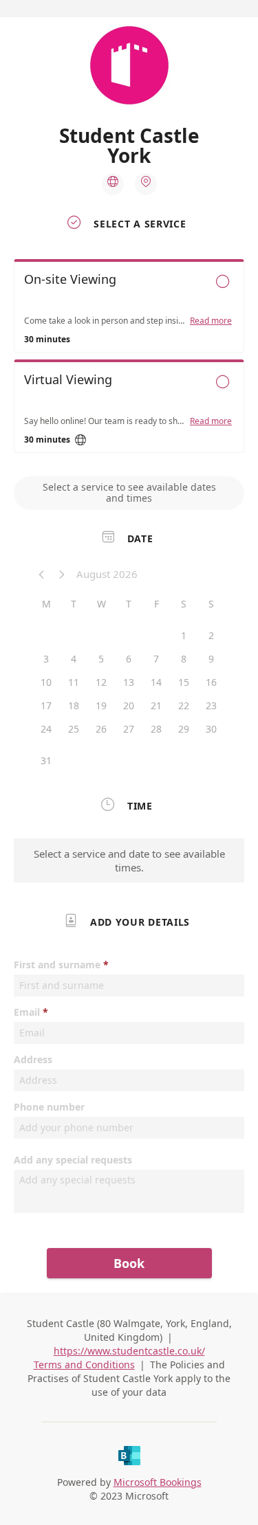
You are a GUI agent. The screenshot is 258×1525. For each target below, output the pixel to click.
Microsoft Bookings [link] (158, 1482)
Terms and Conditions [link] (84, 1364)
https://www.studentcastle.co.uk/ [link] (129, 1350)
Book (129, 1263)
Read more (211, 321)
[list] (129, 359)
